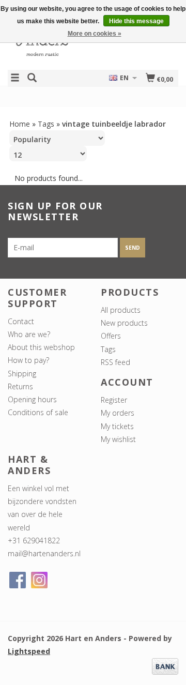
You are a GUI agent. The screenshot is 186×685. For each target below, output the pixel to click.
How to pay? (28, 360)
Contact (21, 321)
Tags (46, 124)
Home (19, 124)
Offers (111, 336)
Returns (20, 386)
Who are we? (29, 334)
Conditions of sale (38, 412)
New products (124, 323)
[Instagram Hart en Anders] (39, 580)
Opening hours (32, 399)
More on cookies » (94, 33)
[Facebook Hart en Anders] (17, 580)
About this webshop (41, 347)
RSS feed (115, 362)
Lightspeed (29, 651)
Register (114, 400)
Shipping (22, 373)
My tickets (117, 426)
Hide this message (136, 21)
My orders (117, 413)
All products (121, 310)
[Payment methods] (165, 665)
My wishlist (118, 439)
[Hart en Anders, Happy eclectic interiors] (50, 43)
